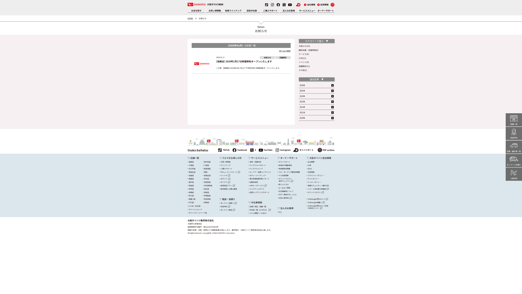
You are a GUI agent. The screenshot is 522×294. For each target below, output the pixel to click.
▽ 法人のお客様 (285, 208)
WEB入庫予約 (284, 198)
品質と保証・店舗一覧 (258, 206)
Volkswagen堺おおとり (316, 199)
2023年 (302, 101)
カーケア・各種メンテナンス (260, 172)
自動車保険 (254, 182)
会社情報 (309, 4)
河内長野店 (208, 185)
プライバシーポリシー (316, 175)
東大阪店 (207, 162)
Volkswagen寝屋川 (315, 202)
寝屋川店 (192, 199)
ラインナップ (225, 165)
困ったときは (284, 184)
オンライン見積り (227, 203)
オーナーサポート (326, 10)
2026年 (302, 85)
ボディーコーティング (258, 175)
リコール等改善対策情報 (317, 189)
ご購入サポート (270, 10)
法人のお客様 (289, 10)
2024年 (302, 96)
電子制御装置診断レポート (259, 179)
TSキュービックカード (229, 172)
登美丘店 (207, 175)
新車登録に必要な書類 (229, 189)
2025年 (302, 90)
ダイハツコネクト (285, 180)
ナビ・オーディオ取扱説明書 (289, 172)
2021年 (302, 112)
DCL (280, 212)
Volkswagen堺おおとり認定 (318, 207)
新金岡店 (207, 169)
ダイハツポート (306, 149)
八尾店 (206, 165)
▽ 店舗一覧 (193, 158)
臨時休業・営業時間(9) (308, 50)
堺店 (205, 172)
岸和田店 (207, 196)
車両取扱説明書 (284, 169)
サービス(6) (304, 54)
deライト (224, 179)
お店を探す (196, 10)
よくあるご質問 (284, 188)
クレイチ (224, 175)
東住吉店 (192, 172)
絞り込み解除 (285, 51)
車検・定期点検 (255, 162)
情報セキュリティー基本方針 (318, 185)
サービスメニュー (307, 10)
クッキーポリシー (314, 182)
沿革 (309, 165)
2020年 (302, 118)
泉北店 (206, 179)
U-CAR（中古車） (195, 206)
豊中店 (191, 182)
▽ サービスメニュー (258, 158)
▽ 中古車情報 (255, 202)
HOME (190, 18)
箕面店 (191, 179)
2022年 (302, 107)
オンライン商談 (226, 210)
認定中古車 (252, 10)
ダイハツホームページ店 (198, 213)
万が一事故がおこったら (288, 194)
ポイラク (224, 182)
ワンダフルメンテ (256, 169)
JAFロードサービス (257, 185)
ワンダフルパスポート (258, 165)
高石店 (206, 189)
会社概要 (311, 162)
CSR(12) (302, 58)
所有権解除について (286, 191)
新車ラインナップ (233, 10)
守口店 (191, 202)
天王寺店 (192, 169)
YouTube (268, 149)
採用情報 (323, 4)
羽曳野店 (207, 182)
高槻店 (191, 192)
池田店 (191, 175)
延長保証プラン (226, 185)
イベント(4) (304, 62)
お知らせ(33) (304, 46)
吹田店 (191, 185)
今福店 (191, 165)
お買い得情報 (215, 10)
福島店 (191, 162)
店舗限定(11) (304, 66)
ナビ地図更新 (284, 175)
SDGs (310, 169)
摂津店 (191, 189)
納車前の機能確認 (285, 165)
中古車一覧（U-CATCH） (259, 210)
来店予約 (224, 206)
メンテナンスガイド (257, 189)
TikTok (226, 149)
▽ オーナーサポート (288, 158)
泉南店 (206, 202)
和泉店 (206, 192)
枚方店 (191, 196)
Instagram (285, 149)
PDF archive (328, 149)
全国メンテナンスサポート (259, 192)
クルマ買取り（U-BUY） (259, 213)
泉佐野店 (207, 199)
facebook (242, 149)
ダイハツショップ (195, 209)
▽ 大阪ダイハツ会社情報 (319, 158)
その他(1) (303, 70)
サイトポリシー (313, 179)
